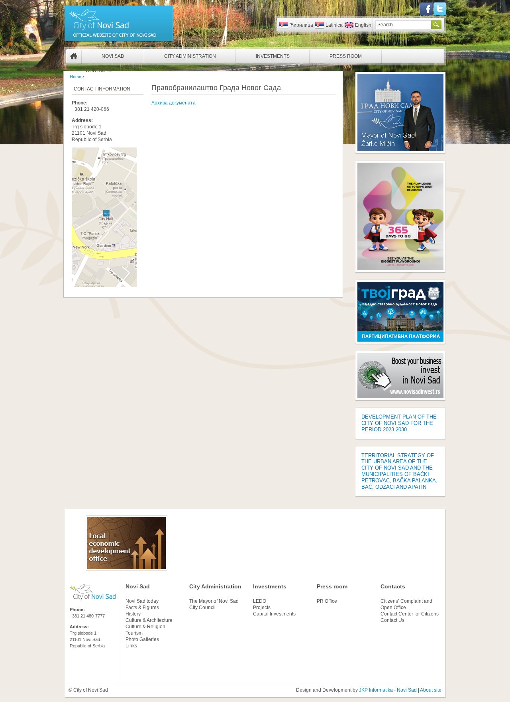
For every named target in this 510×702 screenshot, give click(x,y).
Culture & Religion (145, 626)
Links (131, 646)
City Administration (190, 56)
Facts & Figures (142, 607)
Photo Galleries (142, 639)
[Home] (119, 40)
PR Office (327, 601)
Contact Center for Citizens (410, 614)
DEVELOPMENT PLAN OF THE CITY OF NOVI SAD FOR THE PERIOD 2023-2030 (399, 423)
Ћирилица (301, 25)
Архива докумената (173, 103)
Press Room (346, 56)
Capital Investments (274, 614)
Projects (262, 607)
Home (74, 56)
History (133, 614)
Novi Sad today (142, 601)
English (363, 25)
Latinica (334, 25)
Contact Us (392, 620)
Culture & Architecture (149, 620)
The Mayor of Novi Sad (214, 601)
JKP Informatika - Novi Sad (388, 690)
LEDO (259, 601)
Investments (273, 56)
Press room (332, 586)
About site (430, 690)
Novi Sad (113, 56)
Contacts (99, 70)
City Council (202, 607)
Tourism (134, 633)
